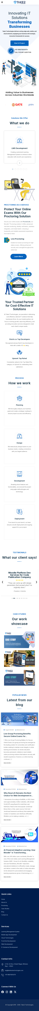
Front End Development (8, 941)
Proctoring (4, 905)
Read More (7, 763)
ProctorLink (26, 221)
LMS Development (19, 148)
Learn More (16, 256)
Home (3, 899)
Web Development (7, 944)
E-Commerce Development (9, 947)
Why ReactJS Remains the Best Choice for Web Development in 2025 (17, 795)
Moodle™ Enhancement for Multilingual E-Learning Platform (18, 678)
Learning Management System (10, 931)
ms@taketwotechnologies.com (14, 970)
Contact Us (4, 915)
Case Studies (5, 908)
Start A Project (19, 43)
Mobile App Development (9, 934)
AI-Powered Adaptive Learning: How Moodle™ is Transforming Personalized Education (19, 852)
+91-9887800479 (21, 49)
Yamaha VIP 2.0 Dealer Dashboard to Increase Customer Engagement (17, 640)
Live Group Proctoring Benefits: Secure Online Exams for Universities (17, 736)
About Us (4, 902)
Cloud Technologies (7, 938)
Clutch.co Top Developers (19, 339)
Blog (2, 911)
